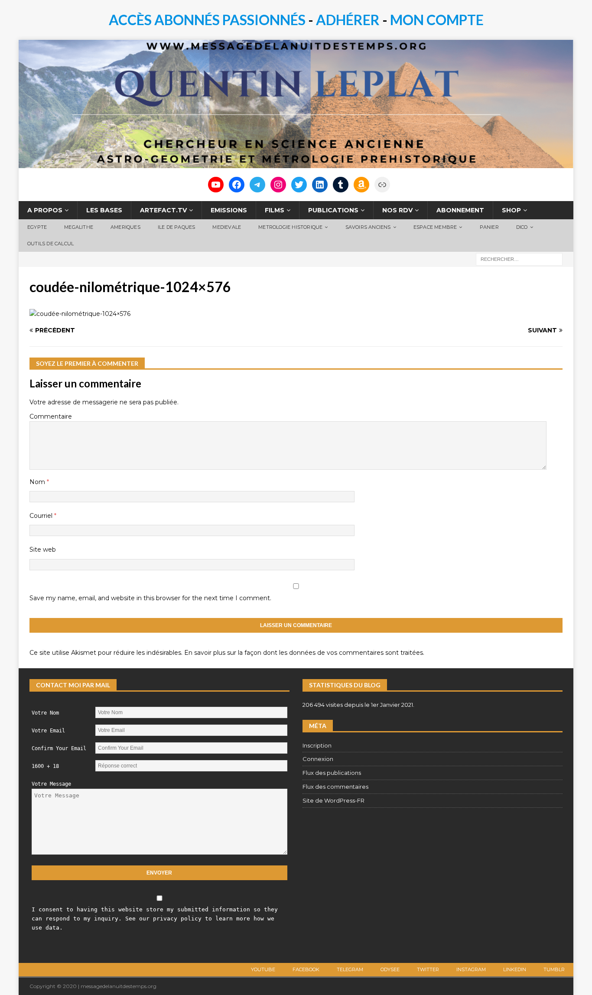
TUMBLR (554, 969)
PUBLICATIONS (333, 210)
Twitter (428, 969)
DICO (522, 227)
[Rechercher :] (519, 259)
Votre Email (48, 731)
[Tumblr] (340, 184)
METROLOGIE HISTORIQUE (290, 227)
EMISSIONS (229, 210)
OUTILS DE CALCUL (50, 244)
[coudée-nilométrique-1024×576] (79, 314)
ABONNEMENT (460, 210)
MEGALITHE (78, 227)
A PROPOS (44, 210)
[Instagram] (278, 184)
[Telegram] (257, 184)
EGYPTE (37, 227)
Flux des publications (332, 772)
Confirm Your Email (59, 748)
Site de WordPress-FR (333, 800)
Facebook (306, 969)
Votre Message (51, 784)
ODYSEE (390, 969)
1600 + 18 (45, 766)
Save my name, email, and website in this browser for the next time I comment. (150, 598)
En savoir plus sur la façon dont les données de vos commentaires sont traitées (303, 653)
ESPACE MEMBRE (435, 227)
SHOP (511, 210)
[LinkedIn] (320, 184)
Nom (38, 482)
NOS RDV (397, 210)
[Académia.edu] (382, 184)
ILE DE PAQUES (176, 227)
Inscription (317, 745)
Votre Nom (45, 713)
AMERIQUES (125, 227)
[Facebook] (236, 184)
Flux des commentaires (335, 786)
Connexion (318, 758)
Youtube (263, 969)
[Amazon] (361, 184)
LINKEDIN (514, 969)
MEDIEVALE (226, 227)
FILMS (274, 210)
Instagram (471, 969)
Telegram (350, 969)
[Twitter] (299, 184)
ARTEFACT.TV (163, 210)
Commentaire (50, 416)
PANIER (489, 227)
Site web (42, 549)
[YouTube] (216, 184)
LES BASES (104, 210)
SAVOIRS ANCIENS (368, 227)
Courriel (41, 516)
